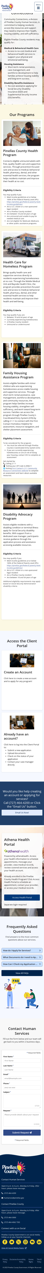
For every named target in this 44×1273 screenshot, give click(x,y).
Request (6, 1110)
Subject (6, 1092)
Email (5, 1074)
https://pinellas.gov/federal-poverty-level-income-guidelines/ (24, 566)
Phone (6, 1083)
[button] (22, 950)
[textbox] (22, 1101)
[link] (38, 6)
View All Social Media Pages (12, 1248)
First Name (8, 1056)
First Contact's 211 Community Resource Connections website (20, 469)
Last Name (7, 1066)
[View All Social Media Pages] (26, 1248)
